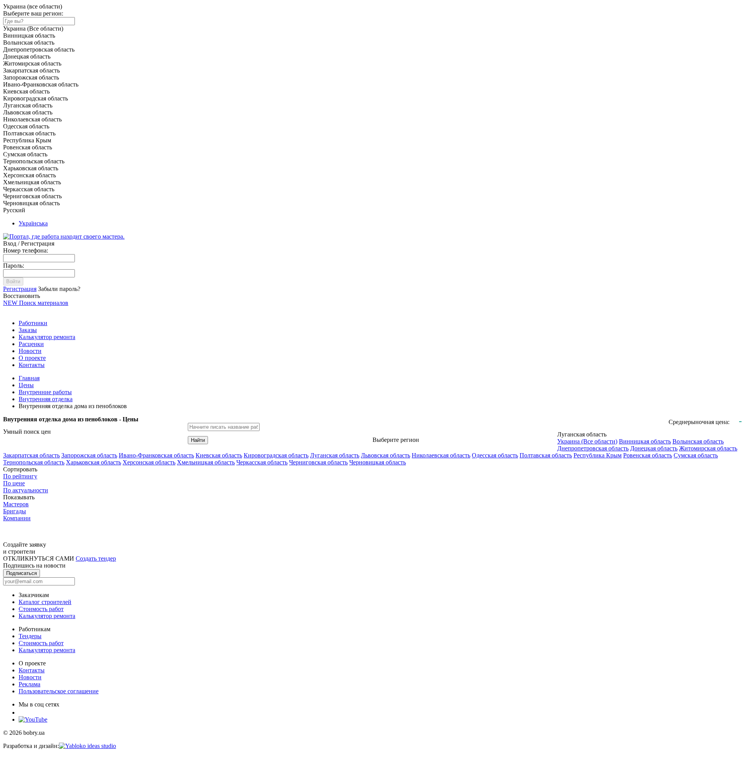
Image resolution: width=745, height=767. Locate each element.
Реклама (29, 684)
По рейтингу (20, 476)
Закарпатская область (31, 455)
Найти (198, 440)
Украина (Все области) (587, 441)
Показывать (19, 497)
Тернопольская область (33, 462)
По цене (14, 483)
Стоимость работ (41, 609)
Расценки (31, 344)
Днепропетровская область (593, 448)
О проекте (32, 358)
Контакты (32, 365)
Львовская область (385, 455)
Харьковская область (93, 462)
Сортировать (20, 469)
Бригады (14, 511)
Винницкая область (645, 441)
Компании (17, 518)
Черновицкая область (377, 462)
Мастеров (16, 504)
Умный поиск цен (27, 431)
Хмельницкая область (206, 462)
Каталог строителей (45, 602)
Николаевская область (441, 455)
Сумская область (696, 455)
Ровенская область (647, 455)
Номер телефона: (25, 250)
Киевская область (219, 455)
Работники (33, 323)
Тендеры (30, 636)
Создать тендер (96, 558)
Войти (13, 281)
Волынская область (698, 441)
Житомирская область (708, 448)
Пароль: (13, 265)
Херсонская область (149, 462)
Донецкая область (653, 448)
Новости (30, 351)
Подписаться (21, 573)
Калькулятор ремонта (47, 337)
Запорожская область (89, 455)
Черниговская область (318, 462)
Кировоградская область (276, 455)
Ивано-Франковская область (156, 455)
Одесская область (495, 455)
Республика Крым (597, 455)
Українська (33, 223)
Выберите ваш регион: (33, 13)
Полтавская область (546, 455)
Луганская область (334, 455)
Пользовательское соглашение (59, 691)
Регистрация (19, 289)
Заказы (28, 330)
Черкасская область (262, 462)
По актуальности (25, 490)
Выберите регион (395, 439)
